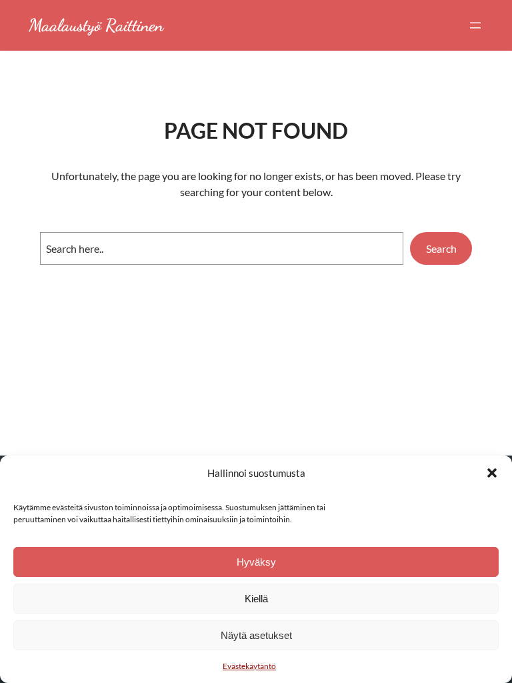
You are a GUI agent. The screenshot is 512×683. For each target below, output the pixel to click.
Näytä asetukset (256, 635)
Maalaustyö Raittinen (96, 25)
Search (441, 248)
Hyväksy (256, 562)
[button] (492, 473)
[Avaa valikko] (475, 25)
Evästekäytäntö (249, 666)
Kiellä (256, 598)
